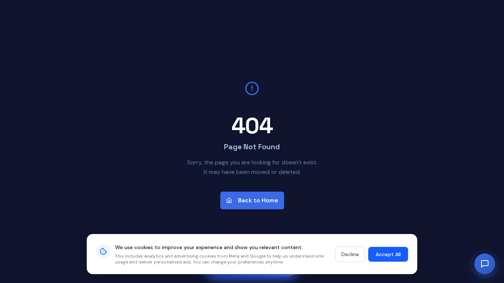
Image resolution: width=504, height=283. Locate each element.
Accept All (388, 254)
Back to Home (258, 200)
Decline (350, 254)
